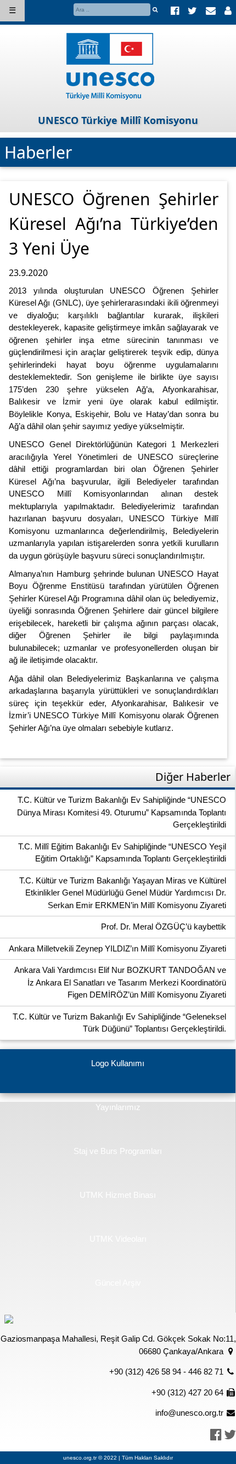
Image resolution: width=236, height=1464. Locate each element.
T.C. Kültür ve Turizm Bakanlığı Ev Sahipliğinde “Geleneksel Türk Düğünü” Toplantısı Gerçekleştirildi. (119, 1023)
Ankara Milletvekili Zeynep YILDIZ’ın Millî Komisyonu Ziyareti (117, 948)
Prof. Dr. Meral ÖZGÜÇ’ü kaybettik (163, 926)
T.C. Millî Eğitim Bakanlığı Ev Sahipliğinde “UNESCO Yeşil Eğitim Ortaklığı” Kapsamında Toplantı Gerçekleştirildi (122, 853)
